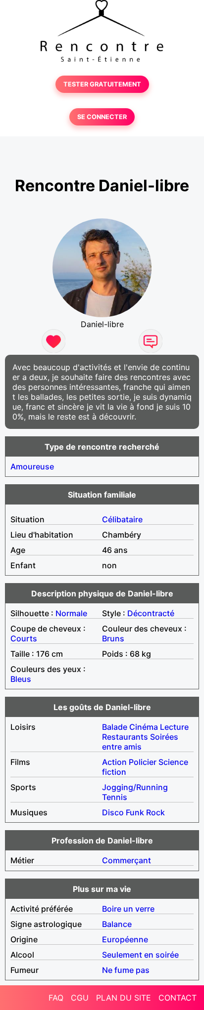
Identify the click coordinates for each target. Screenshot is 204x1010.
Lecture (174, 727)
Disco (113, 812)
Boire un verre (128, 909)
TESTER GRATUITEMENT (102, 84)
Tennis (114, 797)
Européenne (125, 939)
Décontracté (150, 613)
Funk (135, 812)
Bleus (20, 679)
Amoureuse (32, 466)
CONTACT (177, 998)
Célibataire (122, 519)
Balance (117, 924)
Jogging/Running (135, 787)
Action (114, 762)
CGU (80, 998)
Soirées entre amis (140, 742)
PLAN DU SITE (123, 998)
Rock (155, 812)
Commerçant (126, 860)
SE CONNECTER (102, 117)
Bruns (113, 638)
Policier (142, 762)
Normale (71, 613)
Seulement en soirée (140, 955)
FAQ (56, 998)
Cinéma (143, 727)
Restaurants (125, 737)
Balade (114, 727)
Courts (23, 638)
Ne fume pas (126, 970)
